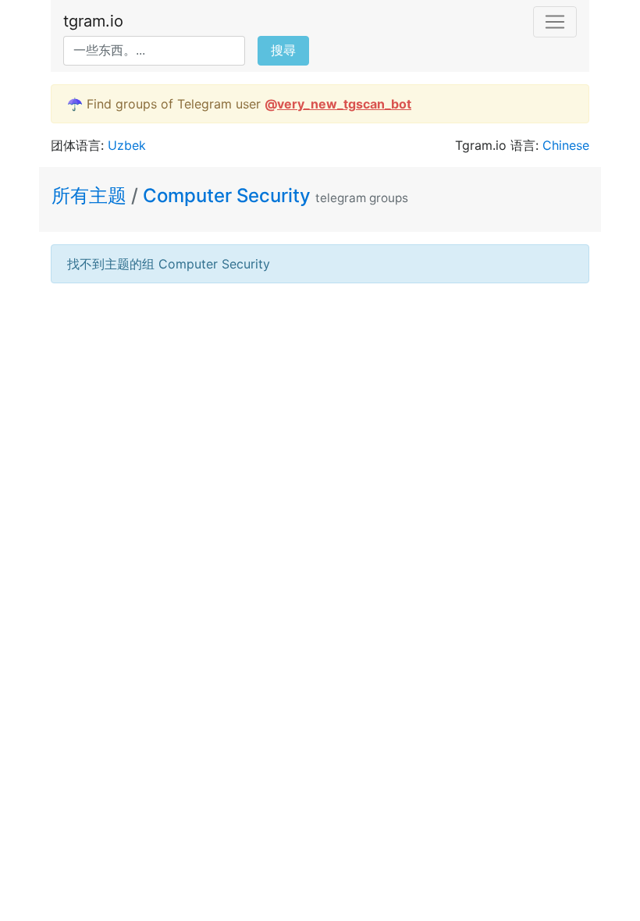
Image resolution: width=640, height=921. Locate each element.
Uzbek (127, 145)
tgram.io (93, 21)
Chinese (565, 145)
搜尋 (283, 50)
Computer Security (227, 195)
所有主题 (91, 195)
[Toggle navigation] (555, 21)
